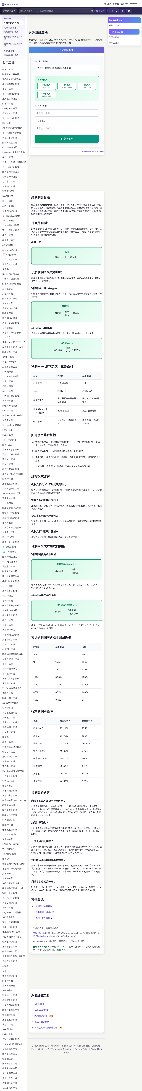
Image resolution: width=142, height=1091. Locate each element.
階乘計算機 (7, 825)
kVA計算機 (7, 1034)
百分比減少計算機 (10, 167)
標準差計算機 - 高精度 (12, 415)
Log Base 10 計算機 (11, 912)
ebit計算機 (39, 1004)
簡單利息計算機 (9, 211)
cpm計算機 (7, 410)
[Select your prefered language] (122, 11)
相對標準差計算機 (10, 84)
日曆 (4, 971)
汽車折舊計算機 (9, 639)
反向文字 (6, 337)
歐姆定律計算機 (9, 941)
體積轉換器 (7, 878)
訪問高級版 (114, 37)
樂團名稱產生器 (9, 1068)
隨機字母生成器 (9, 352)
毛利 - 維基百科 (42, 918)
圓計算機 (6, 123)
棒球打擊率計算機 (10, 469)
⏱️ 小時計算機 (9, 440)
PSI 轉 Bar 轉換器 (10, 844)
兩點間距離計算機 (10, 518)
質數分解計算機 (9, 137)
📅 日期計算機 (9, 254)
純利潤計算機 (41, 1015)
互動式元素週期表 (10, 922)
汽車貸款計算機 (9, 722)
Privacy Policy (82, 1049)
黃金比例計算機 (9, 790)
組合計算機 (7, 235)
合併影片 (6, 269)
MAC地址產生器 (10, 561)
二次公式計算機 (9, 250)
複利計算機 (7, 401)
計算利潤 (68, 138)
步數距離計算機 (9, 591)
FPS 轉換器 (7, 371)
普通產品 (47, 86)
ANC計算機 (7, 245)
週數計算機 (7, 479)
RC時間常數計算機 (11, 932)
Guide (41, 1049)
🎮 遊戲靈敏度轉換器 (12, 128)
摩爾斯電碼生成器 (10, 659)
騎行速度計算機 (9, 810)
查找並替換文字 (9, 362)
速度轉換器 (7, 839)
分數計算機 (7, 69)
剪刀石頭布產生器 (10, 488)
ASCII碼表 (7, 990)
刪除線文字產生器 (10, 576)
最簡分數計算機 (9, 113)
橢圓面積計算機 (9, 902)
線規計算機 (7, 742)
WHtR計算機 (8, 849)
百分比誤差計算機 (10, 454)
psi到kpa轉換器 (9, 405)
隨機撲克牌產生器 (10, 74)
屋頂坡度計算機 (9, 1019)
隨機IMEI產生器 (9, 951)
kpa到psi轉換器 (9, 108)
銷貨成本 (41, 121)
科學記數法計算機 (10, 542)
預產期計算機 (8, 1015)
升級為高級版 (116, 32)
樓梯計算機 (7, 600)
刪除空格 (6, 859)
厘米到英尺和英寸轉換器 (13, 956)
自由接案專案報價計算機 (46, 1027)
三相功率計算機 (9, 795)
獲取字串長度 (8, 751)
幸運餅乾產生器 (9, 1078)
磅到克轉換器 (8, 805)
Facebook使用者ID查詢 (13, 771)
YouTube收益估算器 (11, 688)
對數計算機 (7, 293)
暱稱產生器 (7, 1058)
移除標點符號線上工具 (12, 888)
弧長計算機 (7, 664)
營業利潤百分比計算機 (13, 44)
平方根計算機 (8, 673)
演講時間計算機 (9, 727)
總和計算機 (7, 391)
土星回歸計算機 (9, 927)
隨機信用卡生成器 (10, 172)
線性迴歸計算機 (9, 756)
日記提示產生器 (9, 1088)
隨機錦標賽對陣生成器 (12, 654)
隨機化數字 (7, 444)
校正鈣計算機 (8, 186)
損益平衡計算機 (42, 1021)
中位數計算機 (8, 732)
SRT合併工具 (8, 917)
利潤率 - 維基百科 (43, 906)
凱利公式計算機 (9, 995)
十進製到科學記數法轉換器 (14, 863)
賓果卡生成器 (8, 498)
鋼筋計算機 (7, 620)
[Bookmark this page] (129, 11)
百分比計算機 (8, 644)
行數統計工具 (8, 781)
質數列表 (6, 873)
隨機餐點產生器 (9, 142)
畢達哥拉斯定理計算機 (12, 474)
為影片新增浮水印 (10, 834)
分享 (111, 11)
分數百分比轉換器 (10, 279)
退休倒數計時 (8, 820)
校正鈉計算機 (8, 761)
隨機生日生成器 (9, 571)
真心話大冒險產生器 (11, 79)
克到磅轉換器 (8, 630)
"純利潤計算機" (40, 933)
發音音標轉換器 (9, 669)
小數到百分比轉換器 (11, 868)
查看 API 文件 (63, 949)
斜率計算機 (7, 980)
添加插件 (100, 11)
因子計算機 (7, 464)
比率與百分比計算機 (11, 332)
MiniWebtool (42, 936)
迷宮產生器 (7, 420)
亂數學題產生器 (9, 366)
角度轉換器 (7, 786)
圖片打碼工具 (8, 537)
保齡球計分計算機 (10, 898)
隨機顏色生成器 (9, 815)
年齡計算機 (7, 157)
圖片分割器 (7, 201)
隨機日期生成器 (9, 698)
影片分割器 (7, 586)
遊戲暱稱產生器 (9, 1049)
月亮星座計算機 (9, 776)
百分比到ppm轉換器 (11, 425)
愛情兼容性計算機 (10, 513)
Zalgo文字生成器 (10, 703)
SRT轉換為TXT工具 (11, 493)
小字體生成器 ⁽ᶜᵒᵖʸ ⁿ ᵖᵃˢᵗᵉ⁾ (14, 342)
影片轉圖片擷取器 (10, 225)
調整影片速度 (8, 240)
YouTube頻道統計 (10, 376)
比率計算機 (7, 1024)
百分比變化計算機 (10, 230)
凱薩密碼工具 (8, 191)
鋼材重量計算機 (9, 615)
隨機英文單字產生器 (11, 508)
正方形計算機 (8, 766)
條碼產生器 (7, 693)
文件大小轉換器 (9, 610)
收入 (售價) (42, 106)
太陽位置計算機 (9, 976)
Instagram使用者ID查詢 (13, 152)
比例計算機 (7, 89)
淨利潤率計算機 (11, 32)
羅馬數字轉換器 (9, 98)
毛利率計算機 (10, 27)
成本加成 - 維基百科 (44, 912)
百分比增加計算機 (10, 94)
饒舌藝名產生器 (9, 1063)
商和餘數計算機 (9, 259)
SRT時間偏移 (8, 220)
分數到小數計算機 (10, 396)
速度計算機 (7, 625)
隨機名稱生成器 (9, 298)
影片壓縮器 (7, 503)
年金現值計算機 (9, 829)
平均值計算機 (8, 459)
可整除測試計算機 (10, 634)
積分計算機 (7, 907)
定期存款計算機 (9, 264)
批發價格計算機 (11, 55)
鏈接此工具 (114, 25)
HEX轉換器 (7, 595)
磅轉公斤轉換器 (9, 176)
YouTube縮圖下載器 (11, 937)
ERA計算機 (7, 430)
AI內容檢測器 (8, 206)
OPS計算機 (7, 708)
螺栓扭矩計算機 (9, 893)
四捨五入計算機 (9, 961)
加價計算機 (9, 50)
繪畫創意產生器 (9, 1083)
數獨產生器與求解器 (11, 747)
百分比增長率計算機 (11, 133)
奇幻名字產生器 (9, 1073)
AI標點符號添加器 (10, 883)
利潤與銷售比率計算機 (13, 37)
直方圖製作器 (8, 985)
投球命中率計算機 (10, 605)
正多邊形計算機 (9, 946)
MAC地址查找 (8, 196)
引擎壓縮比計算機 (10, 1005)
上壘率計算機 (8, 566)
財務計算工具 (9, 11)
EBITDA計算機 (41, 1010)
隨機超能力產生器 (10, 1010)
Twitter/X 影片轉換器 (12, 1044)
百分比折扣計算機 (10, 118)
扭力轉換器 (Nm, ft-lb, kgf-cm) (14, 800)
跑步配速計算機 (9, 483)
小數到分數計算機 (10, 581)
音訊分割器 (7, 386)
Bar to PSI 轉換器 (10, 274)
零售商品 (46, 95)
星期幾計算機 (8, 683)
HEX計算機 (7, 435)
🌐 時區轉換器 (9, 552)
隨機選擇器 (7, 313)
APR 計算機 (7, 1029)
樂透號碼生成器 (9, 308)
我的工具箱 (114, 43)
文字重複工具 (8, 532)
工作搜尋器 (7, 288)
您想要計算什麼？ (42, 61)
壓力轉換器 (7, 522)
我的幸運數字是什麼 (11, 527)
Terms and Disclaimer (62, 1049)
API (47, 1049)
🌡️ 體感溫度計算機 (11, 215)
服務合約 (87, 86)
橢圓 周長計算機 (10, 318)
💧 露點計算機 (9, 547)
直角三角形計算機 (10, 449)
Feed (33, 1049)
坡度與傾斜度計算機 (11, 284)
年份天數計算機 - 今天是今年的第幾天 (14, 347)
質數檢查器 (7, 303)
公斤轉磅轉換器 (9, 147)
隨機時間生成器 (9, 557)
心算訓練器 (7, 327)
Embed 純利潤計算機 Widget (93, 151)
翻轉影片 (6, 966)
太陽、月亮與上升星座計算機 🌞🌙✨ (14, 162)
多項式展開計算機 (10, 1039)
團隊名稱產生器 (9, 1054)
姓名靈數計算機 (9, 1000)
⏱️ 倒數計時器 (9, 854)
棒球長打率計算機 (10, 678)
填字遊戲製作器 (9, 712)
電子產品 (67, 86)
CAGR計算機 (8, 357)
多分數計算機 (8, 717)
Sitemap (96, 1046)
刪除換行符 (7, 737)
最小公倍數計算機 (10, 323)
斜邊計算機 (7, 103)
